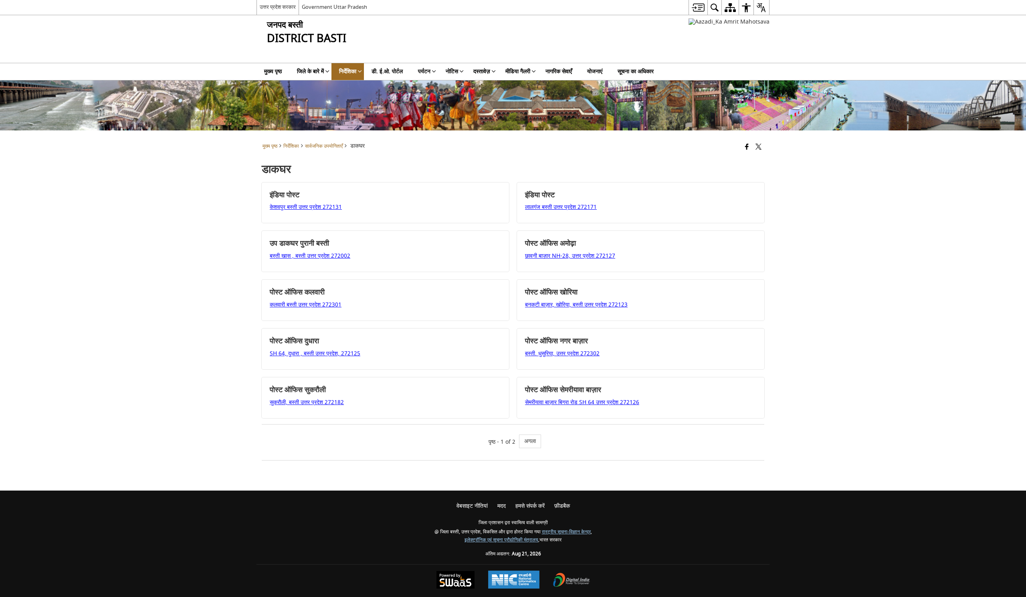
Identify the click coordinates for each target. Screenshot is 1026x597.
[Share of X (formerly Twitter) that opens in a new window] (758, 147)
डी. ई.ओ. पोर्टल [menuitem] (387, 71)
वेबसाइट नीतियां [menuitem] (472, 506)
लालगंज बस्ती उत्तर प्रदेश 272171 (561, 207)
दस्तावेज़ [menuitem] (481, 71)
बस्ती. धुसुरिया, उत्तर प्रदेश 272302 (562, 353)
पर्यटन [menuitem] (424, 71)
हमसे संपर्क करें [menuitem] (530, 506)
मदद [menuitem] (501, 506)
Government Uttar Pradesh (334, 7)
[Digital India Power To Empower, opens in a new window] (571, 581)
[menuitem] (698, 7)
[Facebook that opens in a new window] (747, 147)
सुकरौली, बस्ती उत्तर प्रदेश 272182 (307, 402)
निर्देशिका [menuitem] (347, 71)
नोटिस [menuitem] (452, 71)
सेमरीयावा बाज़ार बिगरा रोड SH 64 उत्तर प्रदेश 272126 (582, 402)
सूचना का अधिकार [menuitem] (636, 71)
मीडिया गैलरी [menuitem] (517, 71)
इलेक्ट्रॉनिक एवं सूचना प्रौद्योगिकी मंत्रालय (501, 540)
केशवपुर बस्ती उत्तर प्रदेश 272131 (306, 207)
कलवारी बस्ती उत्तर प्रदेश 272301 (305, 305)
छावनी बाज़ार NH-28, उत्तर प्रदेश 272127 (570, 256)
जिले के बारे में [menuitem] (310, 71)
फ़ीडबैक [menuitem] (562, 506)
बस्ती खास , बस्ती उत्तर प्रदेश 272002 (310, 256)
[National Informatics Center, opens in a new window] (513, 581)
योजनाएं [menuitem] (594, 71)
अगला (530, 441)
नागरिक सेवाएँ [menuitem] (558, 71)
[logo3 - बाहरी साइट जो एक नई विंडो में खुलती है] (729, 22)
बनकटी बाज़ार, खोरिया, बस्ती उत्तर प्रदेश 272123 (576, 305)
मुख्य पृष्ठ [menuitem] (273, 71)
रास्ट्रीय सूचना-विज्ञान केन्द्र (566, 532)
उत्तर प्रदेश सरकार (278, 7)
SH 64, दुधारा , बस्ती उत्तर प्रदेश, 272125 (315, 353)
